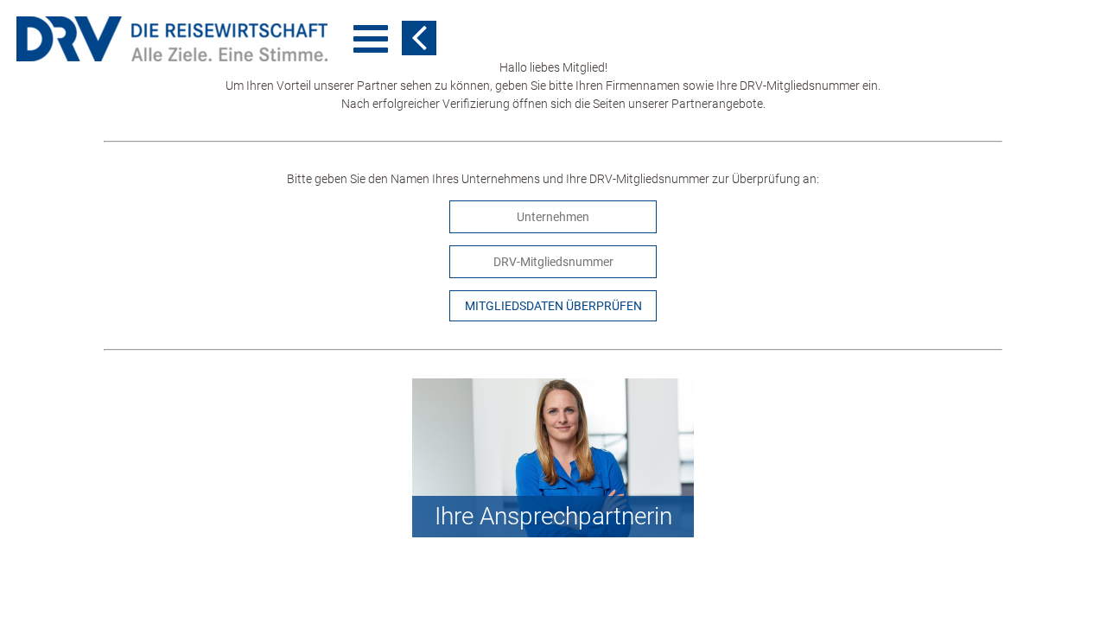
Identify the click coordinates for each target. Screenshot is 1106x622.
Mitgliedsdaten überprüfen (553, 306)
